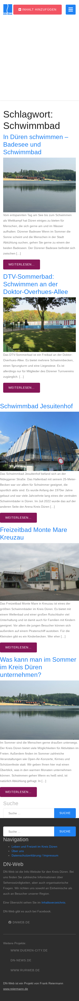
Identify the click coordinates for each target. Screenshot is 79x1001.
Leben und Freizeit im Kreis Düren (34, 846)
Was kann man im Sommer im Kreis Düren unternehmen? (38, 667)
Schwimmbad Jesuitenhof (36, 406)
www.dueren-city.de (29, 950)
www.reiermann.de (15, 988)
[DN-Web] (7, 9)
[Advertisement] (39, 60)
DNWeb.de (21, 922)
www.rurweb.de (25, 970)
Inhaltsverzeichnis (53, 902)
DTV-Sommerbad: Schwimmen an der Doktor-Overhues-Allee (35, 284)
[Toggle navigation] (71, 10)
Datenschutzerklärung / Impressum (35, 855)
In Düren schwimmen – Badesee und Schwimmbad (35, 144)
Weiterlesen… (21, 264)
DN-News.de (21, 960)
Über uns (18, 851)
